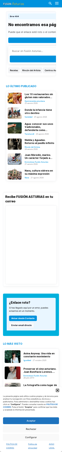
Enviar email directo (21, 325)
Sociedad (28, 117)
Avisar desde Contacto (23, 318)
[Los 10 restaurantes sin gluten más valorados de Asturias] (15, 98)
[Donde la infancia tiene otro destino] (15, 113)
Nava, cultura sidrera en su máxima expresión (39, 172)
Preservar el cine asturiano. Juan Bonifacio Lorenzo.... (39, 370)
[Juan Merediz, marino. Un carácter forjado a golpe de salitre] (15, 159)
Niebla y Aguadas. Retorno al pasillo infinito (39, 142)
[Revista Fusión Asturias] (13, 3)
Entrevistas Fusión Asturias (36, 162)
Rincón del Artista (31, 70)
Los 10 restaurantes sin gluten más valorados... (39, 96)
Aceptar (31, 420)
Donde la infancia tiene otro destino (38, 111)
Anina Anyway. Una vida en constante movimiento (39, 355)
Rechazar (31, 429)
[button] (57, 390)
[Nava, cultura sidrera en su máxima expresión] (15, 174)
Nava (27, 178)
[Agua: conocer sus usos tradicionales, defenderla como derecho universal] (15, 128)
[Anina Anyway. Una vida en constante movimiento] (12, 356)
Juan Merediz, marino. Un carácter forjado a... (38, 156)
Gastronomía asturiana (35, 101)
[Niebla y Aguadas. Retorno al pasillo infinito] (15, 144)
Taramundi (29, 134)
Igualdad (27, 360)
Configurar (31, 437)
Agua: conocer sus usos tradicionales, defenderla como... (39, 127)
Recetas (14, 70)
